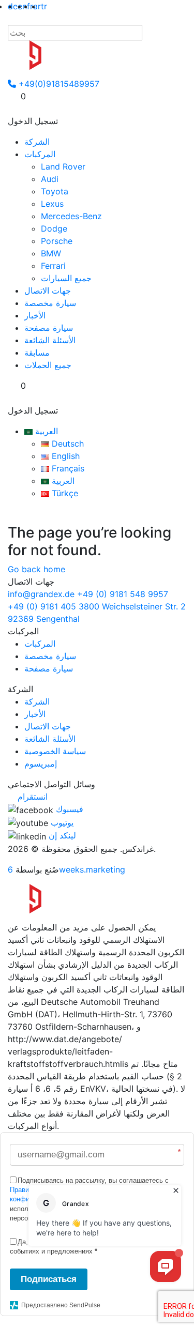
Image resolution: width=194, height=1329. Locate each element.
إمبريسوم (40, 763)
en (22, 6)
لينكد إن (62, 835)
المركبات (39, 154)
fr (30, 6)
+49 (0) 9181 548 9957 (122, 594)
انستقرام (33, 796)
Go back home (36, 569)
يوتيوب (62, 822)
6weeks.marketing (66, 869)
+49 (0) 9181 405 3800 (53, 606)
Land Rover (63, 166)
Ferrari (53, 266)
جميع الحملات (47, 365)
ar (37, 6)
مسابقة (37, 352)
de (13, 6)
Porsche (56, 241)
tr (44, 6)
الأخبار (35, 315)
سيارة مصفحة (48, 328)
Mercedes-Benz (71, 216)
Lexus (52, 203)
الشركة (37, 141)
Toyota (54, 191)
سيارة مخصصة (50, 303)
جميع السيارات (66, 278)
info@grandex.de (41, 594)
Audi (49, 179)
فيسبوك (69, 809)
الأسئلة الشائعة (50, 340)
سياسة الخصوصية (55, 751)
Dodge (54, 228)
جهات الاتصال (47, 290)
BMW (51, 253)
